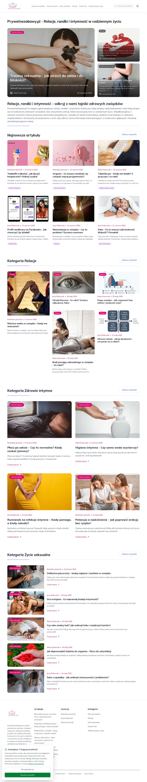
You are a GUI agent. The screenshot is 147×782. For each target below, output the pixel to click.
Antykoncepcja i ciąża (96, 6)
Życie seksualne (65, 6)
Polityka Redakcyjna (75, 774)
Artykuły (38, 709)
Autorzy (65, 709)
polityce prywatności (36, 764)
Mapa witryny (88, 774)
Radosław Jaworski (14, 170)
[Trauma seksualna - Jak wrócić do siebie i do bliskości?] (51, 62)
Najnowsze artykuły (38, 6)
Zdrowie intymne (52, 6)
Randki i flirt (83, 6)
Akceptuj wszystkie (27, 775)
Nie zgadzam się (27, 769)
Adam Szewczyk (104, 170)
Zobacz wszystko (129, 134)
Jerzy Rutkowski (13, 225)
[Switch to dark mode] (138, 6)
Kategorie (93, 709)
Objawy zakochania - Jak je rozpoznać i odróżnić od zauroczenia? (44, 740)
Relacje (74, 6)
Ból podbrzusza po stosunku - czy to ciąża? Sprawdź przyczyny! (45, 717)
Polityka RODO (60, 774)
